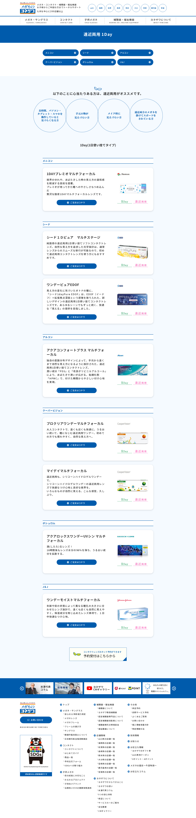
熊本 (127, 8)
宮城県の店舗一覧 (106, 772)
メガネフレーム (72, 722)
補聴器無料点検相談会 (108, 724)
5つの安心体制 (105, 794)
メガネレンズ (71, 718)
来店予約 (136, 708)
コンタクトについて (74, 749)
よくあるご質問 (139, 716)
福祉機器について (106, 729)
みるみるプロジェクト (75, 779)
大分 (136, 8)
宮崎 (145, 8)
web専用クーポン (140, 755)
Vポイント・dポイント (143, 759)
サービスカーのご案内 (108, 802)
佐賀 (109, 8)
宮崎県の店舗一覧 (106, 763)
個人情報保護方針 (140, 724)
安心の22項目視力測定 (75, 714)
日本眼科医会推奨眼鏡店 (76, 739)
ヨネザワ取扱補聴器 (107, 712)
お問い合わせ (138, 720)
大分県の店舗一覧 (106, 759)
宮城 (162, 8)
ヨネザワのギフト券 (141, 750)
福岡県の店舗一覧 (106, 743)
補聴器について (105, 708)
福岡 (101, 8)
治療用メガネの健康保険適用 (78, 788)
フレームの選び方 (73, 726)
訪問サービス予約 (140, 712)
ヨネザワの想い (105, 786)
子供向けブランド (73, 783)
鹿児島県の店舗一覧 (107, 767)
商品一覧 (69, 757)
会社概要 (102, 806)
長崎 (118, 8)
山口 (92, 8)
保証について (104, 798)
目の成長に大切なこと (75, 775)
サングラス (70, 730)
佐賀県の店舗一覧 (106, 747)
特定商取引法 (138, 729)
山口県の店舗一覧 (106, 739)
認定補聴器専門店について (110, 716)
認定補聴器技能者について (110, 720)
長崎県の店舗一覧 (106, 751)
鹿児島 (154, 8)
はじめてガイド (72, 753)
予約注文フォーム (73, 761)
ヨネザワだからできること (110, 782)
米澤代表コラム (105, 790)
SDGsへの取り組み (74, 765)
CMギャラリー (105, 811)
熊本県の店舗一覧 (106, 755)
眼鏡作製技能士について (76, 734)
